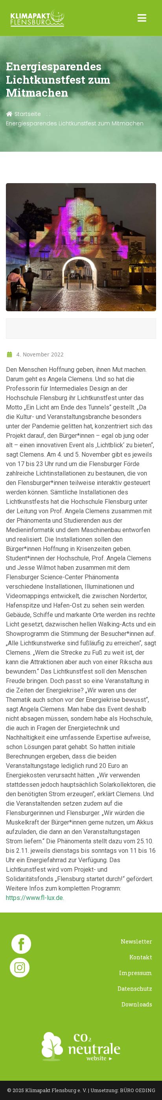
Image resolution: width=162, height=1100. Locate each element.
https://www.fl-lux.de (34, 898)
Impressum (135, 973)
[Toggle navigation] (142, 18)
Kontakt (140, 957)
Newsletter (136, 941)
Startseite (27, 114)
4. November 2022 (39, 354)
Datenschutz (135, 988)
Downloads (137, 1004)
